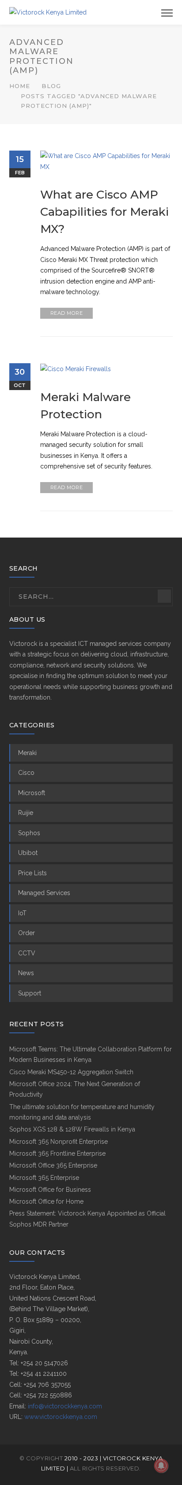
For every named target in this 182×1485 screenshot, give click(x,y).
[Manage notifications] (161, 1466)
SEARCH (164, 596)
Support (29, 993)
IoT (22, 913)
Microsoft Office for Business (50, 1189)
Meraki (27, 752)
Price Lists (32, 873)
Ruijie (25, 812)
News (26, 972)
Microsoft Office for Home (46, 1201)
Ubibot (28, 852)
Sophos (29, 832)
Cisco (26, 772)
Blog (51, 85)
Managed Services (44, 892)
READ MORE (66, 313)
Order (26, 932)
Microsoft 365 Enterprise (44, 1177)
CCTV (26, 953)
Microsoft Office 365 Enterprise (53, 1165)
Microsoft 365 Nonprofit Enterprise (58, 1141)
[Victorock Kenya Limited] (48, 11)
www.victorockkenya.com (60, 1416)
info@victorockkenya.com (65, 1406)
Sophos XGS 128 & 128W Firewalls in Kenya (72, 1129)
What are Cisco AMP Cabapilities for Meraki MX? (104, 212)
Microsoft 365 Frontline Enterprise (57, 1153)
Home (19, 85)
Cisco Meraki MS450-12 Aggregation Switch (71, 1072)
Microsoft (31, 792)
